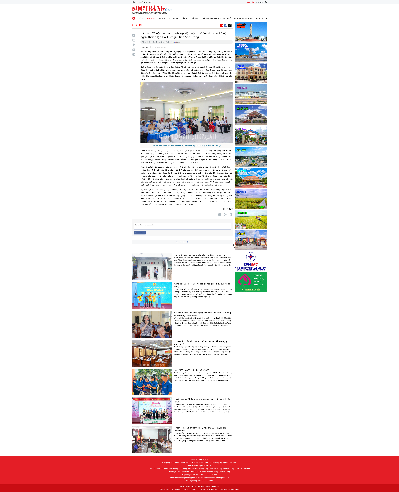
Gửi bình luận (139, 233)
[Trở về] (133, 54)
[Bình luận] (133, 49)
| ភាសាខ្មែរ (258, 2)
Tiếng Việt (250, 2)
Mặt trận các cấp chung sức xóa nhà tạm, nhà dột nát (200, 255)
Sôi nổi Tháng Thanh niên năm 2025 (191, 370)
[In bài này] (133, 45)
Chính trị (137, 25)
